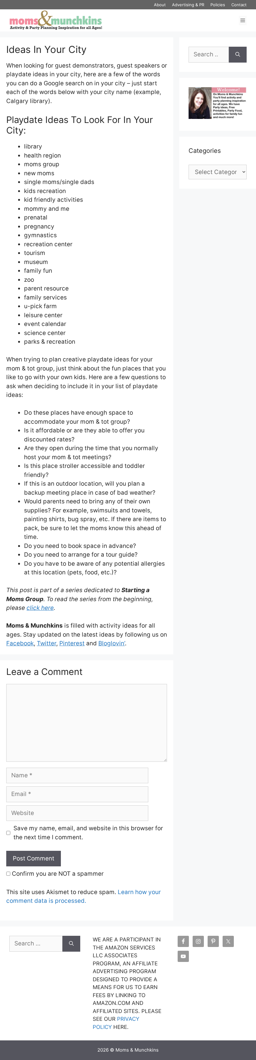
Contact (239, 4)
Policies (217, 4)
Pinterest (72, 643)
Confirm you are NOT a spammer (57, 873)
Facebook (20, 643)
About (160, 4)
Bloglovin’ (111, 643)
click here (40, 607)
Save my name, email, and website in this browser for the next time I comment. (88, 833)
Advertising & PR (188, 4)
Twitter (46, 643)
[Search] (238, 55)
